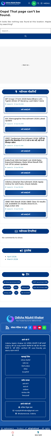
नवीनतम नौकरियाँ (25, 360)
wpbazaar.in (9, 428)
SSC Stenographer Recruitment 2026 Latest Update (25, 120)
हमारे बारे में (25, 384)
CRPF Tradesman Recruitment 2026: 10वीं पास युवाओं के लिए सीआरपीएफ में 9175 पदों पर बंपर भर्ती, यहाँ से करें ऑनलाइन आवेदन (25, 140)
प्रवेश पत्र (25, 363)
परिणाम (25, 369)
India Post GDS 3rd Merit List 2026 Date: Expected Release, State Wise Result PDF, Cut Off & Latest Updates (24, 162)
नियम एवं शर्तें (25, 395)
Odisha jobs (25, 287)
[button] (38, 3)
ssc (16, 293)
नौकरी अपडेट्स (25, 366)
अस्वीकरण (25, 390)
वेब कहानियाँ (25, 372)
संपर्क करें (25, 387)
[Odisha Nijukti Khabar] (11, 3)
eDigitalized (33, 428)
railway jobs (7, 293)
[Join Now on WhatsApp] (34, 3)
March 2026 (12, 259)
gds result (7, 287)
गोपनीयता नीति (26, 392)
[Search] (25, 36)
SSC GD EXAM (25, 293)
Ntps (15, 287)
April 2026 (11, 257)
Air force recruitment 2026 (12, 282)
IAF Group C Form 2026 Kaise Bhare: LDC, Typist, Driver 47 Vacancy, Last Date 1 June (24, 100)
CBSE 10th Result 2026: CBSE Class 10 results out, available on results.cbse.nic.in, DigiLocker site (25, 204)
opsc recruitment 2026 (40, 287)
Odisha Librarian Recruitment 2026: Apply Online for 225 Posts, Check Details (24, 183)
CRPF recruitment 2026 (40, 282)
